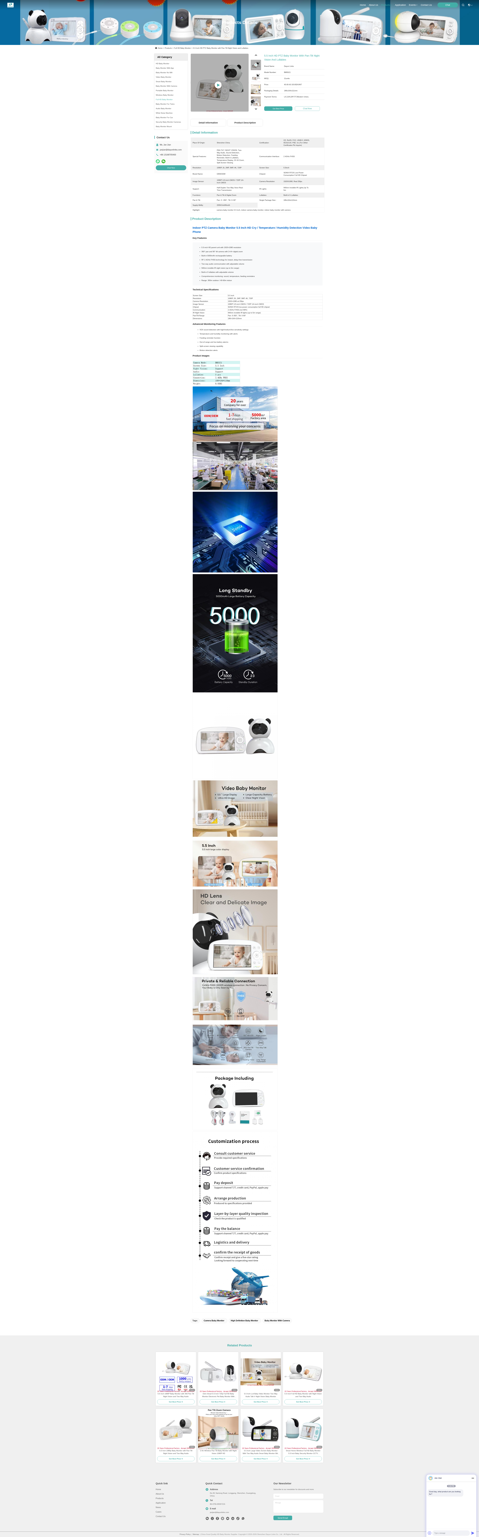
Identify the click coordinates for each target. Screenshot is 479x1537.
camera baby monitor (214, 1321)
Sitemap (195, 1534)
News (158, 1507)
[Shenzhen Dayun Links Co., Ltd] (10, 5)
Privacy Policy (185, 1534)
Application (161, 1503)
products (385, 5)
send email (283, 1518)
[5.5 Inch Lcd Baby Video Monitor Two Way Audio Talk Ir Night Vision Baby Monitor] (260, 1372)
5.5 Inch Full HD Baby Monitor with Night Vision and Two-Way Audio (303, 1395)
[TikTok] (238, 1519)
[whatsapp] (158, 161)
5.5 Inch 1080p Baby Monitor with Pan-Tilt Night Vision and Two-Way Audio (175, 1452)
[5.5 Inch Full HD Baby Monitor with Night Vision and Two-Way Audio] (303, 1372)
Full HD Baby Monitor (182, 48)
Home (363, 5)
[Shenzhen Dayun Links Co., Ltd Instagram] (222, 1519)
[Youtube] (227, 1519)
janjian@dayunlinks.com (171, 150)
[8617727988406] (243, 1519)
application (400, 5)
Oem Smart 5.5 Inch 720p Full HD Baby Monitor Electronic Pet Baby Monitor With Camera (218, 1395)
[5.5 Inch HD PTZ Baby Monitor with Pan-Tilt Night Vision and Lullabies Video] (220, 83)
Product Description (245, 122)
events (412, 5)
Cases (158, 1512)
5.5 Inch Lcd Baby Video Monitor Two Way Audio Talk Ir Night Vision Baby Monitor (260, 1395)
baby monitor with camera (277, 1321)
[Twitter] (212, 1519)
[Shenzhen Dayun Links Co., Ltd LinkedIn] (233, 1519)
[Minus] (472, 1478)
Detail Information (208, 122)
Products (168, 48)
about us (373, 5)
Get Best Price (278, 108)
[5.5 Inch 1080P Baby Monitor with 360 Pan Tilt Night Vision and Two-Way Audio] (176, 1372)
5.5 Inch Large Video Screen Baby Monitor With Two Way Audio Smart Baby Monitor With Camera (261, 1452)
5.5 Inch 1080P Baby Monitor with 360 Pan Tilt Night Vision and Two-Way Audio (176, 1395)
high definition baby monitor (244, 1321)
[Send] (473, 1533)
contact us (426, 5)
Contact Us (161, 1516)
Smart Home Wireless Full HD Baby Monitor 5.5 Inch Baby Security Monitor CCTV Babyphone (303, 1452)
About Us (160, 1494)
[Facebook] (217, 1519)
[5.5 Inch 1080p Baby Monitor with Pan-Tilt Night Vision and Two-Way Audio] (176, 1429)
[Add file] (429, 1533)
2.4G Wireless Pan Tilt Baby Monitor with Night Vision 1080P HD (218, 1452)
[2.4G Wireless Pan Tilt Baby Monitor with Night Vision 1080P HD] (218, 1429)
